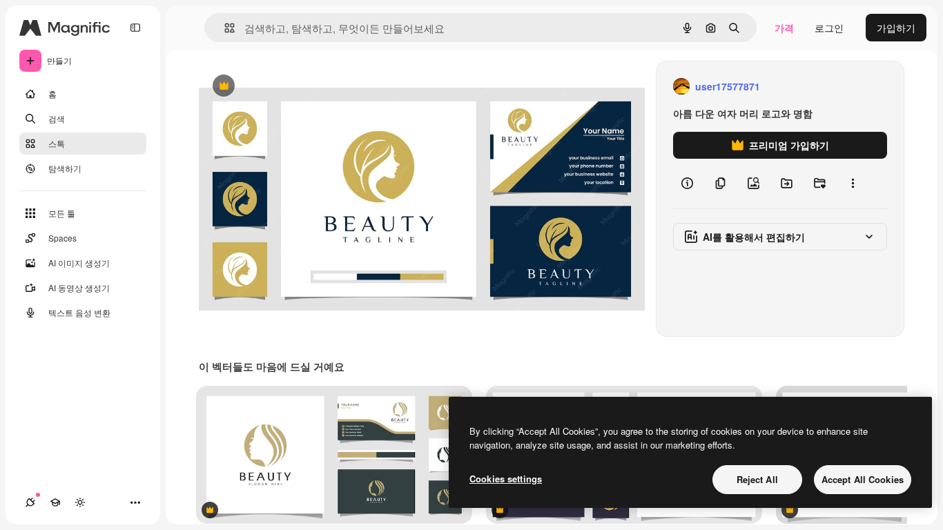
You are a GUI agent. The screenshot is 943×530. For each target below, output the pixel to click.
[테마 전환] (80, 502)
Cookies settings (505, 478)
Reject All (757, 479)
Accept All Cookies (863, 479)
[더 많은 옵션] (852, 183)
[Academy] (55, 502)
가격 (784, 28)
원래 (278, 86)
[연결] (30, 502)
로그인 (829, 28)
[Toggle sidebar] (135, 28)
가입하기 (896, 28)
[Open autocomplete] (224, 28)
